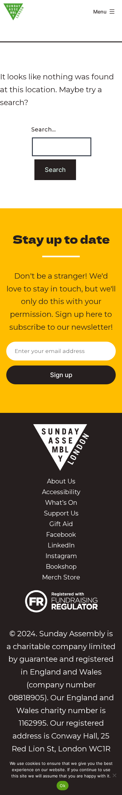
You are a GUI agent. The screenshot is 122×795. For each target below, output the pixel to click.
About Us (61, 481)
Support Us (61, 513)
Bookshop (61, 566)
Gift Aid (61, 524)
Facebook (61, 534)
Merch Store (61, 577)
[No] (114, 775)
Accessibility (61, 492)
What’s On (61, 502)
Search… (43, 129)
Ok (62, 785)
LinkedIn (61, 545)
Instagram (61, 556)
